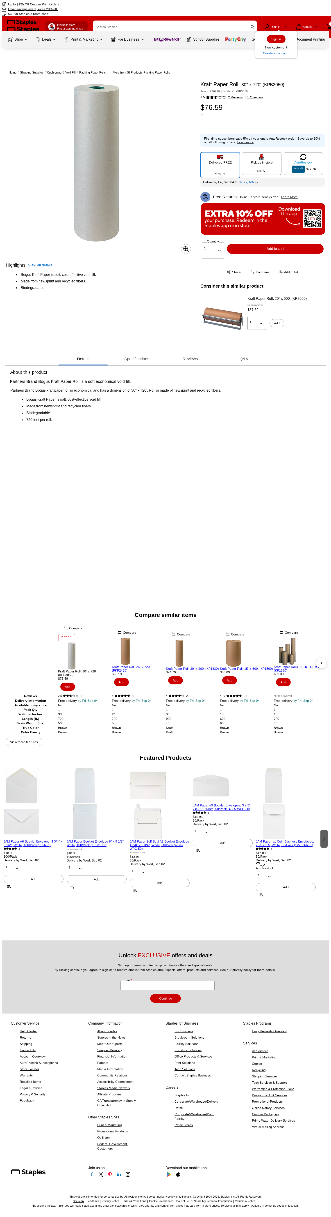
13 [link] (245, 695)
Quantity (213, 241)
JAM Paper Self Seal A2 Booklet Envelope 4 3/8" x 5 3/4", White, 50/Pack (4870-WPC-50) (159, 845)
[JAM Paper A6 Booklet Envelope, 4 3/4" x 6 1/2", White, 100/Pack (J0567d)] (33, 803)
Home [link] (12, 72)
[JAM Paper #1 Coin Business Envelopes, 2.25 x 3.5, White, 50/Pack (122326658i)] (286, 803)
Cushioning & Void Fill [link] (61, 72)
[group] (33, 838)
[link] (56, 4)
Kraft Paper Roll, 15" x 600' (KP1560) (246, 668)
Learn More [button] (289, 197)
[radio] (220, 163)
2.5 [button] (202, 97)
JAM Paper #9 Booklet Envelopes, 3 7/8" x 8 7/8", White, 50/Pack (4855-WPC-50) (221, 807)
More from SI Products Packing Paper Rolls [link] (141, 72)
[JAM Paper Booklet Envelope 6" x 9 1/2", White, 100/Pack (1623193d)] (97, 803)
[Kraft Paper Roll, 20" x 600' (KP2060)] (222, 318)
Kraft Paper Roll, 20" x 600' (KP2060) (277, 298)
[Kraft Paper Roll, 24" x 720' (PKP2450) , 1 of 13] (138, 651)
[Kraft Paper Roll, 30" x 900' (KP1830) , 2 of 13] (192, 653)
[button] (252, 27)
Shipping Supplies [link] (31, 72)
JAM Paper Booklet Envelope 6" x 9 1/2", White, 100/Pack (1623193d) (96, 843)
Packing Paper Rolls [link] (92, 72)
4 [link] (133, 695)
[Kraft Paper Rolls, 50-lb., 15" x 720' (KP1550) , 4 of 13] (300, 651)
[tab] (83, 358)
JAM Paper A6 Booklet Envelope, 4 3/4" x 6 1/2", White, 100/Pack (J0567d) (33, 843)
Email (126, 980)
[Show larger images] (186, 249)
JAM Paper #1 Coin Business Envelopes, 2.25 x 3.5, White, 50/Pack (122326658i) (285, 843)
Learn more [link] (245, 142)
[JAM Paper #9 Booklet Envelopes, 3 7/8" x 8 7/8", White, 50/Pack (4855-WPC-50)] (223, 785)
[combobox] (175, 27)
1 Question (255, 97)
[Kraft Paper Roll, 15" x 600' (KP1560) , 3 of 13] (246, 653)
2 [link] (81, 695)
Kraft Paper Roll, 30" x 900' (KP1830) (192, 668)
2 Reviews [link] (235, 97)
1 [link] (19, 849)
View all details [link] (40, 265)
